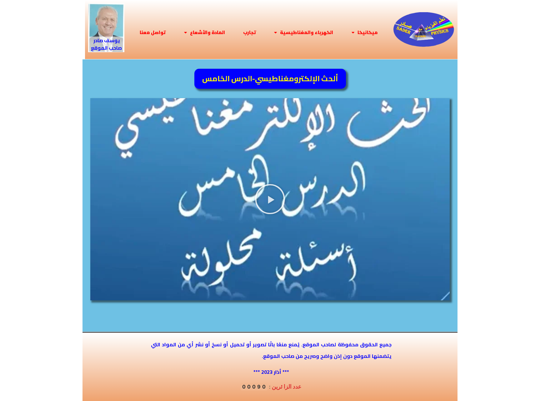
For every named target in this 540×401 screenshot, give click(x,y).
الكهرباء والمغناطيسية (306, 32)
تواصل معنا (153, 32)
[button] (270, 199)
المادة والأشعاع (207, 32)
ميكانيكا (368, 32)
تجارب (249, 32)
